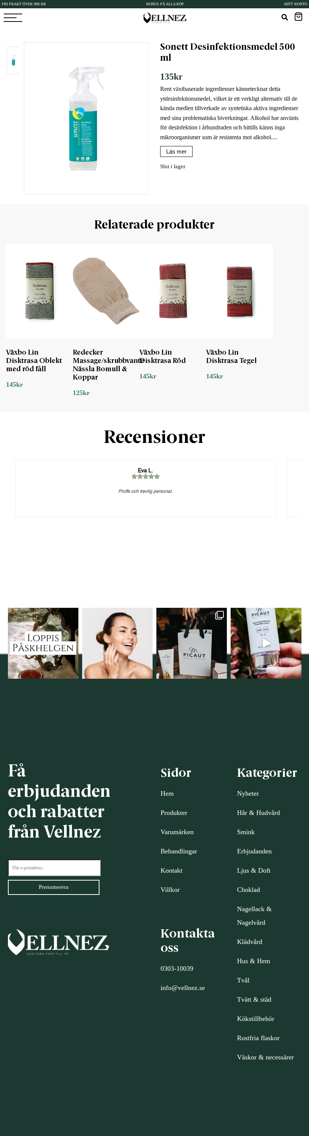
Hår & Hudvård (258, 812)
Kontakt (171, 870)
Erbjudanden (254, 851)
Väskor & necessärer (265, 1057)
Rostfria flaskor (258, 1038)
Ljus (243, 870)
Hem (167, 793)
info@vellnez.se (183, 988)
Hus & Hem (253, 961)
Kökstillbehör (255, 1018)
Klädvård (249, 941)
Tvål (243, 980)
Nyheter (248, 793)
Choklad (248, 889)
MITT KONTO (295, 4)
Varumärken (177, 832)
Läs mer (176, 151)
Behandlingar (179, 851)
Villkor (170, 889)
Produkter (174, 812)
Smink (246, 832)
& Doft (260, 870)
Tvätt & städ (254, 999)
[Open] (43, 643)
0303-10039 (177, 968)
